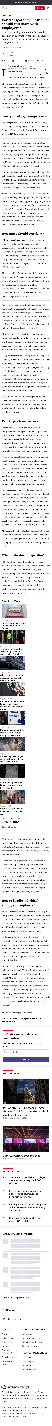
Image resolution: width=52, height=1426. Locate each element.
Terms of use (21, 1413)
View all (6, 1297)
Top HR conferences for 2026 (21, 1155)
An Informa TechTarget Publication (26, 2)
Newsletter (6, 1346)
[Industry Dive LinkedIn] (4, 1318)
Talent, (16, 1018)
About (4, 1334)
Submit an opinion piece (33, 1342)
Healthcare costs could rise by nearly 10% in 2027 (26, 1219)
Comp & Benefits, (29, 1018)
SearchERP (27, 1365)
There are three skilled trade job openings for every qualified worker (27, 1180)
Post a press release (20, 1297)
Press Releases (8, 1357)
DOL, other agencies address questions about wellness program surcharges (25, 1193)
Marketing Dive (28, 1361)
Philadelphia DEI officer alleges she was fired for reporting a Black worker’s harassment (26, 1111)
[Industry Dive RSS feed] (19, 1318)
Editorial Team (8, 1338)
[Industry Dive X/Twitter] (14, 1318)
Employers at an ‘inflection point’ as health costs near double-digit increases (28, 1207)
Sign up (40, 8)
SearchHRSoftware (30, 1369)
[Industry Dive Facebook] (9, 1318)
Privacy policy (8, 1413)
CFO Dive (26, 1357)
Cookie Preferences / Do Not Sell (16, 1416)
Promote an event (30, 1346)
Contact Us (7, 1342)
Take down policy (36, 1413)
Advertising (27, 1334)
